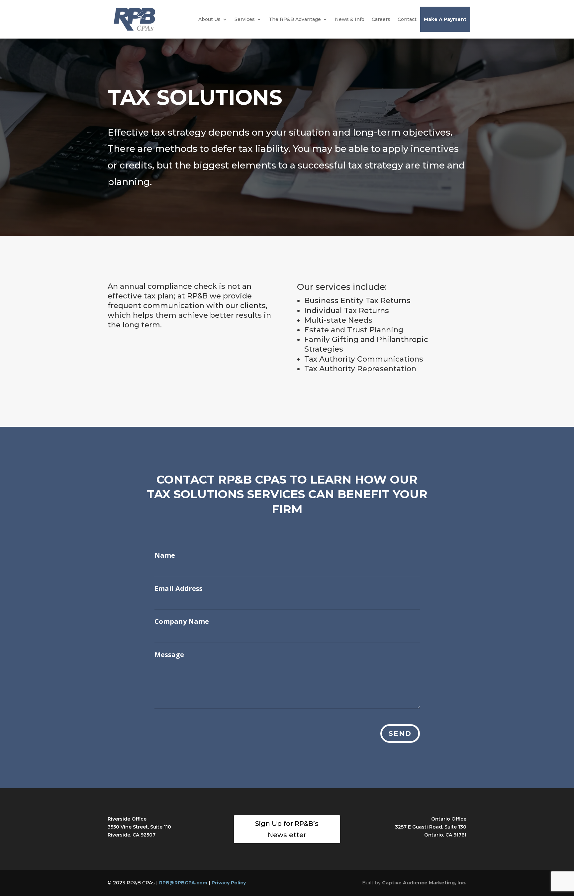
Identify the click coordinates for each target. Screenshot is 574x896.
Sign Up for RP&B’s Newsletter (287, 829)
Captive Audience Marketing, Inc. (424, 883)
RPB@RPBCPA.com (183, 883)
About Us (209, 19)
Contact (407, 19)
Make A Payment (445, 19)
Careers (381, 19)
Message (169, 655)
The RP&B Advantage (295, 19)
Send (400, 733)
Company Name (181, 621)
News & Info (349, 19)
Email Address (178, 589)
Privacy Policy (229, 883)
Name (164, 555)
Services (245, 19)
